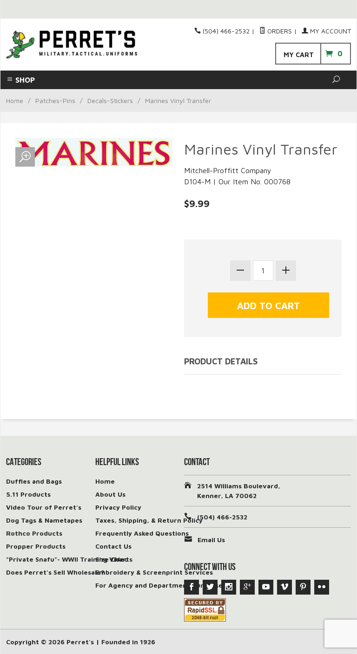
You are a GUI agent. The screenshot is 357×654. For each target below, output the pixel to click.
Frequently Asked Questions (142, 533)
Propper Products (36, 546)
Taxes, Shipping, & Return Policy (149, 520)
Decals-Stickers (110, 100)
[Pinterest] (303, 587)
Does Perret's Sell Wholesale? (55, 572)
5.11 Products (28, 494)
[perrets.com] (71, 44)
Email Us (211, 540)
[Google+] (247, 587)
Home (14, 100)
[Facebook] (191, 587)
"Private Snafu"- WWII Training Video (67, 559)
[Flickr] (321, 587)
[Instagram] (228, 587)
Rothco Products (34, 533)
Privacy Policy (118, 507)
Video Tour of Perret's (43, 507)
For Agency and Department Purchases (160, 585)
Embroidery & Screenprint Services (154, 572)
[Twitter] (210, 587)
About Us (110, 494)
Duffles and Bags (34, 481)
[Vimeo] (284, 587)
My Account (329, 31)
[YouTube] (265, 587)
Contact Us (113, 546)
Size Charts (113, 559)
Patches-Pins (55, 100)
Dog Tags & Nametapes (44, 520)
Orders (278, 31)
